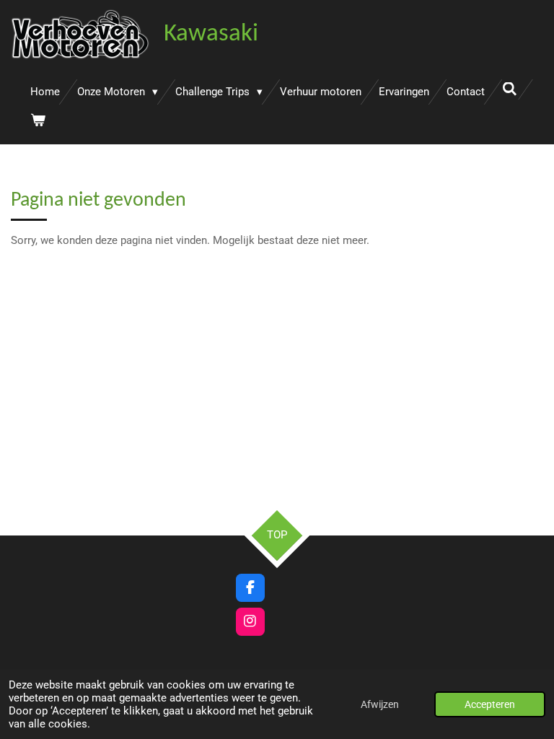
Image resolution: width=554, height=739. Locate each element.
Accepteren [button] (490, 704)
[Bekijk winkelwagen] (38, 121)
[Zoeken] (509, 89)
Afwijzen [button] (380, 704)
